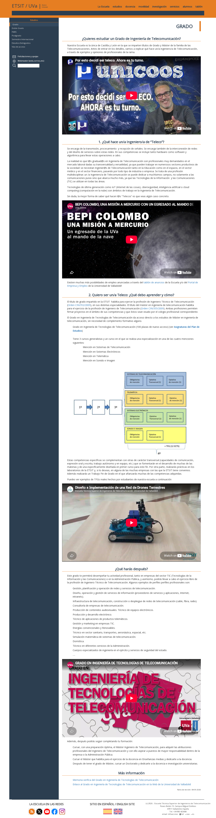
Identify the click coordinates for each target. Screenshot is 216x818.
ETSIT (18, 6)
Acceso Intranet (45, 6)
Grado (15, 24)
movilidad (144, 6)
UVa (32, 6)
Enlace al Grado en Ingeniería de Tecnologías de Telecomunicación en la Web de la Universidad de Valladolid (132, 784)
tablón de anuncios (154, 282)
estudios (117, 6)
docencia (130, 6)
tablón (199, 6)
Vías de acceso (18, 46)
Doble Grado (18, 28)
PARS (14, 32)
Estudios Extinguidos (21, 43)
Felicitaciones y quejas (27, 56)
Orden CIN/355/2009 (152, 308)
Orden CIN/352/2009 (79, 305)
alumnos (187, 6)
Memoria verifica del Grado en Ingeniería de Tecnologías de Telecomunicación (115, 780)
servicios (174, 6)
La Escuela (103, 6)
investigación (159, 6)
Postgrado (16, 35)
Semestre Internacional (22, 39)
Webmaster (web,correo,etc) (30, 60)
